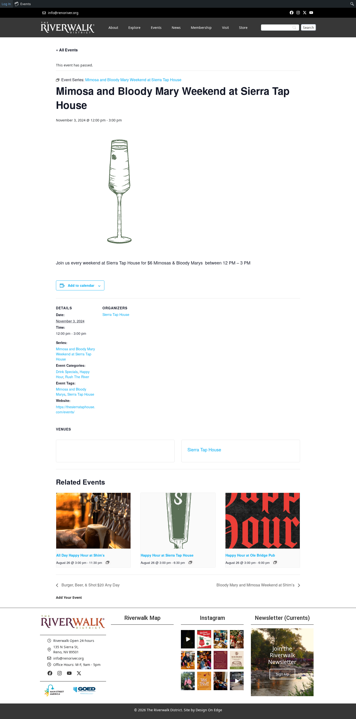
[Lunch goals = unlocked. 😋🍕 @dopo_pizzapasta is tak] (237, 681)
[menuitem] (352, 4)
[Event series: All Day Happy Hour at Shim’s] (107, 562)
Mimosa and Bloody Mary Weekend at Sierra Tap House (75, 353)
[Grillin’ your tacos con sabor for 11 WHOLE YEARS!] (188, 660)
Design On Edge (209, 710)
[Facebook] (291, 12)
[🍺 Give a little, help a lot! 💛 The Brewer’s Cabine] (237, 660)
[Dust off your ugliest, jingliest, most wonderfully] (204, 639)
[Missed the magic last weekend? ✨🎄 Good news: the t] (188, 639)
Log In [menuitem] (6, 4)
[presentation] (93, 521)
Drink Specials (67, 371)
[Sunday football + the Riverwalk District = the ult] (204, 660)
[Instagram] (298, 12)
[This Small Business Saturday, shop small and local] (220, 639)
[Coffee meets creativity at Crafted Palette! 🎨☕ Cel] (220, 681)
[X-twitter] (304, 12)
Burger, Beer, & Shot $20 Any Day (90, 585)
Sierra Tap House (80, 394)
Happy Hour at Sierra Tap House (167, 555)
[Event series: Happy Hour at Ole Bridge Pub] (275, 562)
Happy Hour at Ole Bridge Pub (250, 555)
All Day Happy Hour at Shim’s (80, 555)
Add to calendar (81, 285)
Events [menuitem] (25, 4)
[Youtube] (311, 12)
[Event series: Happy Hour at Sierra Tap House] (190, 562)
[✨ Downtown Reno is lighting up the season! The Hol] (237, 639)
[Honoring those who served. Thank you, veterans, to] (188, 681)
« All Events (67, 50)
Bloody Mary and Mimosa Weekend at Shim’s (256, 585)
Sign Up (282, 673)
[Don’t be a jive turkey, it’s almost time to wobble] (220, 660)
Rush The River (77, 376)
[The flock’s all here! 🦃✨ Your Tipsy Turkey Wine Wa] (204, 681)
